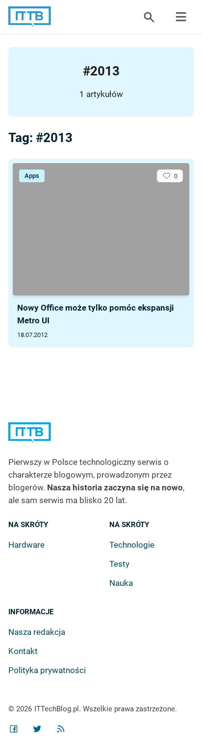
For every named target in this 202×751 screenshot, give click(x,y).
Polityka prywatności (47, 670)
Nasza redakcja (36, 632)
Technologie (131, 545)
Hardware (26, 545)
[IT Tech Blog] (29, 16)
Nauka (121, 583)
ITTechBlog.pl (56, 708)
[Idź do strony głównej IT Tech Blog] (100, 439)
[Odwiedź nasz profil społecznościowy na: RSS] (60, 729)
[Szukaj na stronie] (181, 17)
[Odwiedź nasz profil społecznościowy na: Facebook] (13, 729)
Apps (32, 175)
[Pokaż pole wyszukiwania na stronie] (149, 17)
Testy (119, 564)
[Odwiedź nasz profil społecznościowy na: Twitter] (37, 729)
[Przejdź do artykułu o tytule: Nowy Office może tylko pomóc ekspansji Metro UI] (101, 229)
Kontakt (23, 651)
